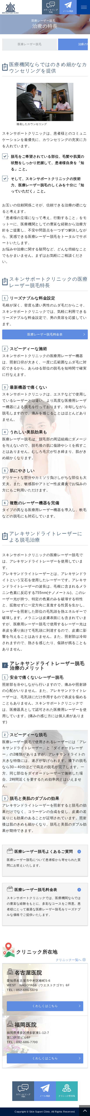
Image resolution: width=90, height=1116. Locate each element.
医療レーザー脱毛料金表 (44, 334)
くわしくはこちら (45, 1006)
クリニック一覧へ (68, 960)
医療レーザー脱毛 (30, 44)
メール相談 (68, 11)
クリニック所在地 (67, 1096)
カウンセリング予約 (50, 11)
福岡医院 (26, 1025)
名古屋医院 (28, 973)
